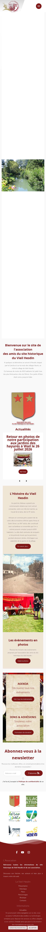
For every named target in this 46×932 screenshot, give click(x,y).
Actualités (23, 910)
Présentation (23, 886)
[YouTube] (22, 852)
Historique (23, 889)
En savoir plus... (23, 546)
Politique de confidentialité (29, 781)
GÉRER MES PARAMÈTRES (17, 928)
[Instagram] (29, 852)
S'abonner (32, 773)
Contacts (23, 900)
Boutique (23, 897)
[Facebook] (16, 852)
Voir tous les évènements (23, 699)
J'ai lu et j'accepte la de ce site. (23, 782)
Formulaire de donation (23, 732)
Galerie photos (23, 661)
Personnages (23, 894)
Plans (23, 892)
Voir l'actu (23, 472)
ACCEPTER (32, 928)
